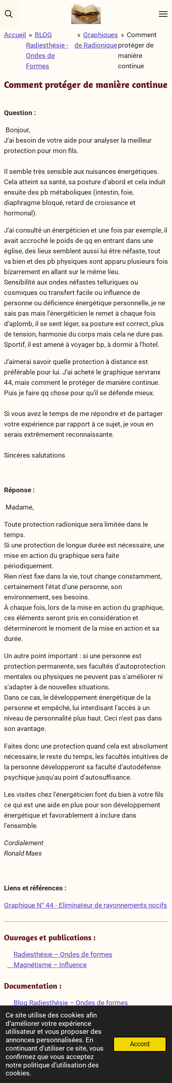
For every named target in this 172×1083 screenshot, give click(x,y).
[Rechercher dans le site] (9, 14)
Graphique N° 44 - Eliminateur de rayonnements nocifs (85, 905)
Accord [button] (140, 1044)
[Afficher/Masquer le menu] (163, 14)
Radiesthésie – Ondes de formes (63, 954)
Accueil (15, 35)
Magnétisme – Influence (47, 965)
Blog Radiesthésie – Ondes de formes (70, 1003)
